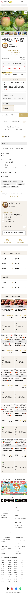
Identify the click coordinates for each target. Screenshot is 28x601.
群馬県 (9, 564)
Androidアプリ (18, 553)
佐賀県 (2, 579)
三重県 (22, 570)
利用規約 (3, 541)
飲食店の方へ (4, 517)
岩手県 (15, 560)
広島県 (9, 576)
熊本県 (15, 579)
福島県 (15, 562)
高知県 (15, 578)
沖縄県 (15, 581)
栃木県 (2, 564)
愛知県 (15, 570)
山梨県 (15, 568)
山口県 (15, 576)
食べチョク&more (18, 548)
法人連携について (18, 525)
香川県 (2, 578)
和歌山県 (10, 574)
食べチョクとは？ (5, 510)
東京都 (2, 566)
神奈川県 (10, 566)
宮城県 (22, 560)
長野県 (22, 568)
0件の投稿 (18, 54)
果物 (6, 172)
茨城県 (22, 562)
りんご (10, 172)
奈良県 (2, 574)
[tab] (4, 115)
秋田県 (2, 562)
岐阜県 (2, 570)
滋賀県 (2, 572)
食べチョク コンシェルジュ (20, 540)
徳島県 (22, 576)
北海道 (2, 560)
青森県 (7, 177)
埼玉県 (15, 564)
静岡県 (9, 570)
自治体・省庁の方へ (19, 527)
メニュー (25, 2)
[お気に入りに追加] (25, 12)
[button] (14, 126)
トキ (15, 172)
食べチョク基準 (4, 513)
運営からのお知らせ (5, 539)
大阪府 (15, 572)
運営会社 (3, 535)
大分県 (22, 579)
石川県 (2, 568)
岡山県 (2, 576)
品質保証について (5, 515)
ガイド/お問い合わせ (5, 537)
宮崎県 (2, 581)
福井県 (9, 568)
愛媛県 (9, 578)
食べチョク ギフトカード (20, 546)
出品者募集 (17, 510)
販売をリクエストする (14, 68)
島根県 (22, 574)
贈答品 (15, 181)
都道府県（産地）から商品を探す (9, 557)
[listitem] (7, 259)
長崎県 (9, 579)
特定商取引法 (4, 546)
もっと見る (15, 196)
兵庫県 (22, 572)
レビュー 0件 (12, 54)
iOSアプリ (17, 551)
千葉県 (22, 564)
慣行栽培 (5, 181)
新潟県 (15, 566)
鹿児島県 (10, 581)
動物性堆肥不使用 (7, 184)
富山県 (22, 566)
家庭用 (21, 181)
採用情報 (3, 553)
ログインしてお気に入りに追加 (15, 74)
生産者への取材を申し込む (20, 518)
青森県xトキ (15, 186)
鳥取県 (15, 574)
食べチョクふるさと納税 (20, 535)
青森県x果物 (21, 184)
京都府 (9, 572)
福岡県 (22, 578)
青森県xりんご (6, 186)
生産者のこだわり (7, 212)
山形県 (9, 562)
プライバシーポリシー (6, 543)
